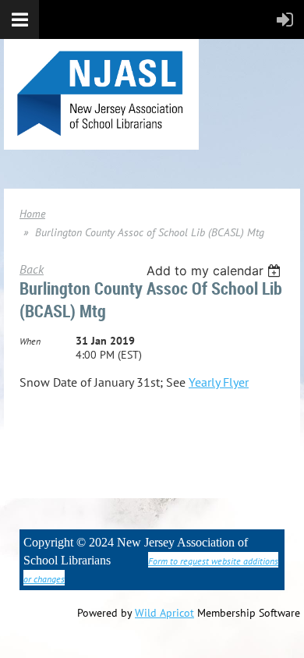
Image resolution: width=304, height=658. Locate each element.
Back (31, 269)
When (30, 341)
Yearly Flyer (219, 382)
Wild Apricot (164, 613)
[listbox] (216, 270)
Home (32, 214)
